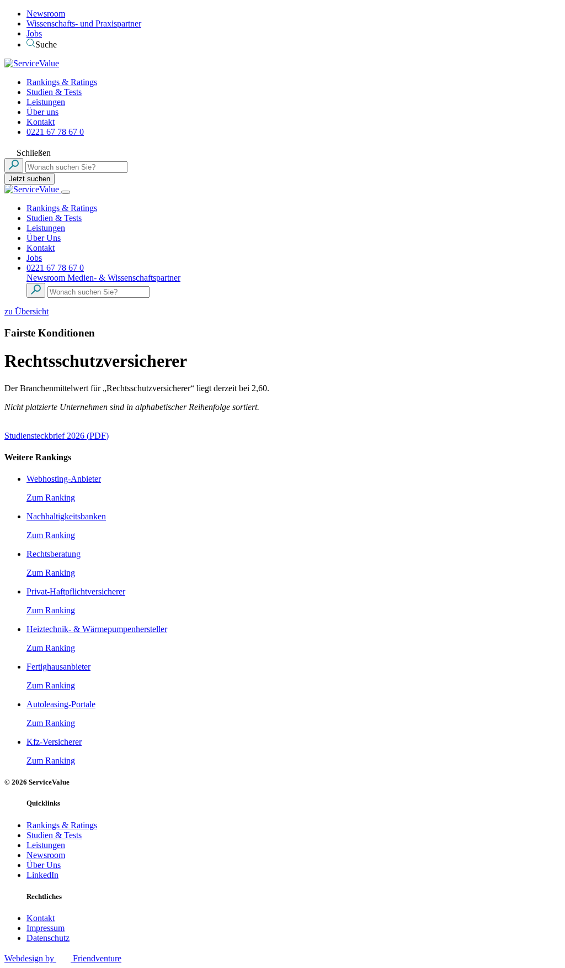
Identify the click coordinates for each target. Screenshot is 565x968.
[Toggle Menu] (65, 192)
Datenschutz (48, 938)
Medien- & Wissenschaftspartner (123, 277)
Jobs (34, 33)
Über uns (42, 112)
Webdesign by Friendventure (62, 958)
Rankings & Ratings (61, 82)
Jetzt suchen (29, 179)
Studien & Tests (54, 92)
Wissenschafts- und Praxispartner (83, 23)
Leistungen (45, 102)
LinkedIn (42, 875)
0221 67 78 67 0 (55, 131)
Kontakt (40, 122)
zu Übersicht (26, 311)
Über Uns (43, 238)
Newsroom (45, 13)
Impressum (45, 928)
